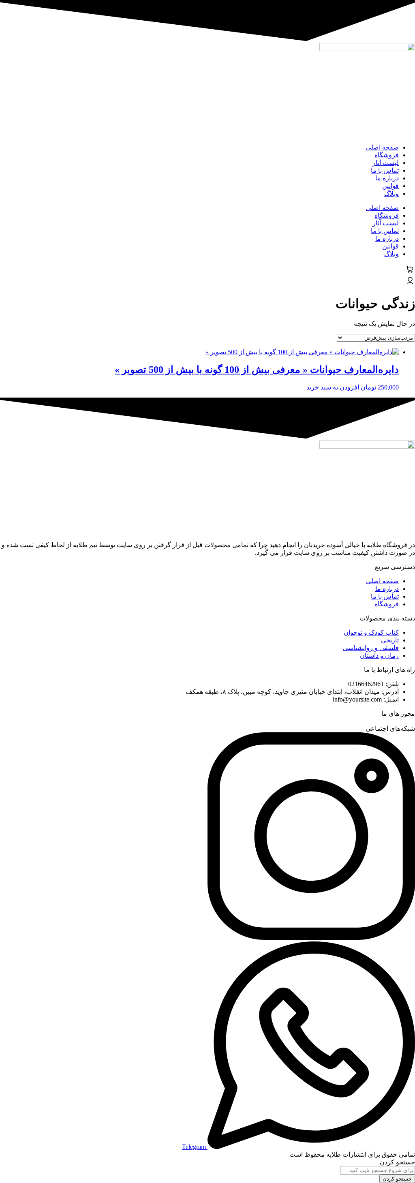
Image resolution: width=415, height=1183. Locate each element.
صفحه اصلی (382, 147)
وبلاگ (391, 193)
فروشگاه (386, 155)
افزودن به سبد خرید (332, 387)
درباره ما (387, 178)
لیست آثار (385, 162)
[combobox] (377, 1170)
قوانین (390, 185)
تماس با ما (385, 170)
